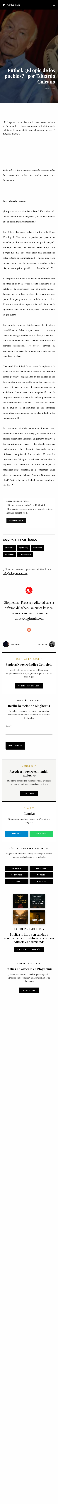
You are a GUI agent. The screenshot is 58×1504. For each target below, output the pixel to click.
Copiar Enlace (25, 554)
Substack (41, 881)
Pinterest (17, 881)
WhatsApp (37, 548)
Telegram (9, 554)
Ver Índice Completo (29, 686)
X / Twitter (16, 875)
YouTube (41, 875)
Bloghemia (12, 5)
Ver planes (29, 793)
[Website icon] (29, 630)
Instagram (41, 868)
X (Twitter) (23, 548)
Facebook (9, 548)
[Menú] (54, 5)
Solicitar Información (29, 949)
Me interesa (29, 990)
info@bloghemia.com (15, 573)
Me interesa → (16, 520)
